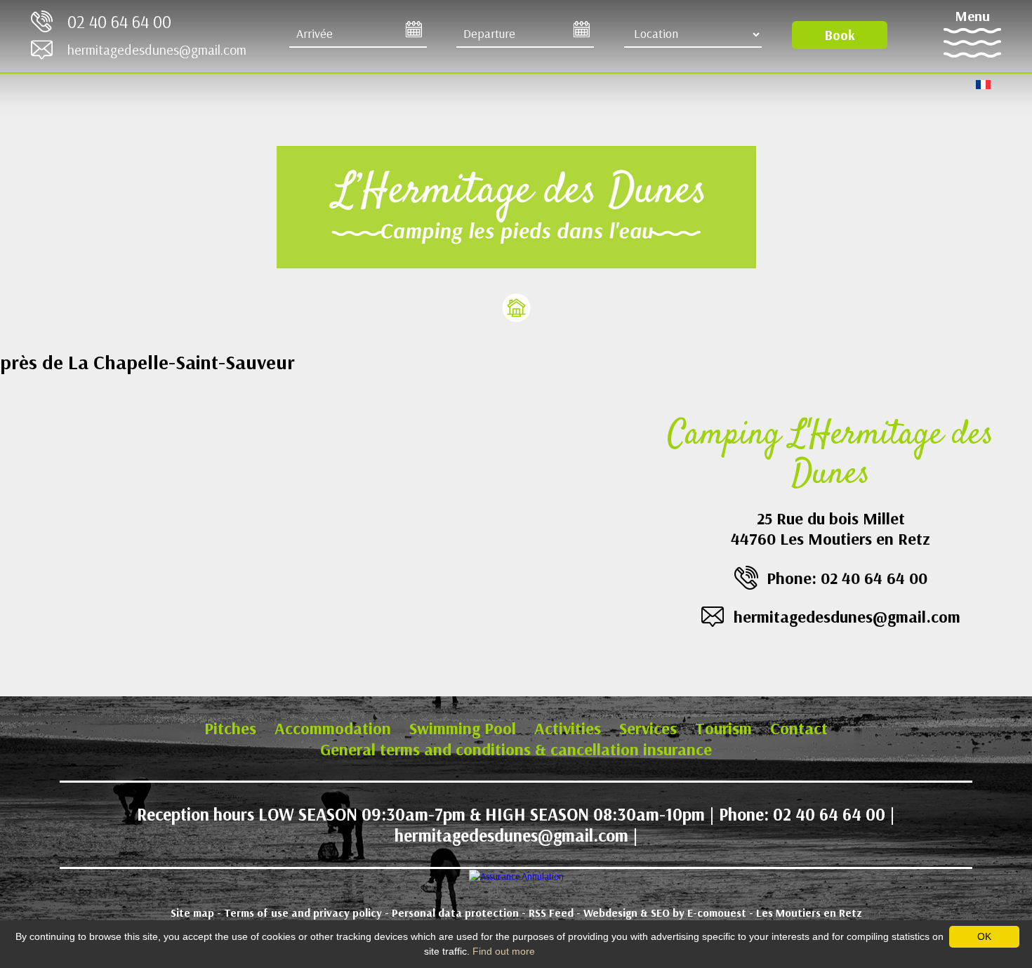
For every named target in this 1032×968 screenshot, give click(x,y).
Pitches (230, 727)
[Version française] (983, 83)
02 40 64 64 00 (119, 21)
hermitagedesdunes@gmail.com (156, 49)
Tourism (723, 727)
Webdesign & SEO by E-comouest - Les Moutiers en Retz (722, 913)
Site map (192, 913)
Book (839, 35)
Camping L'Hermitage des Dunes (830, 457)
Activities (567, 727)
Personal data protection (455, 913)
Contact (799, 727)
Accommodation (332, 727)
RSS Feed (551, 913)
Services (648, 727)
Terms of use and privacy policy (303, 913)
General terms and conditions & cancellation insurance (516, 749)
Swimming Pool (462, 727)
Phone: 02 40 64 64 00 (847, 577)
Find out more (503, 951)
